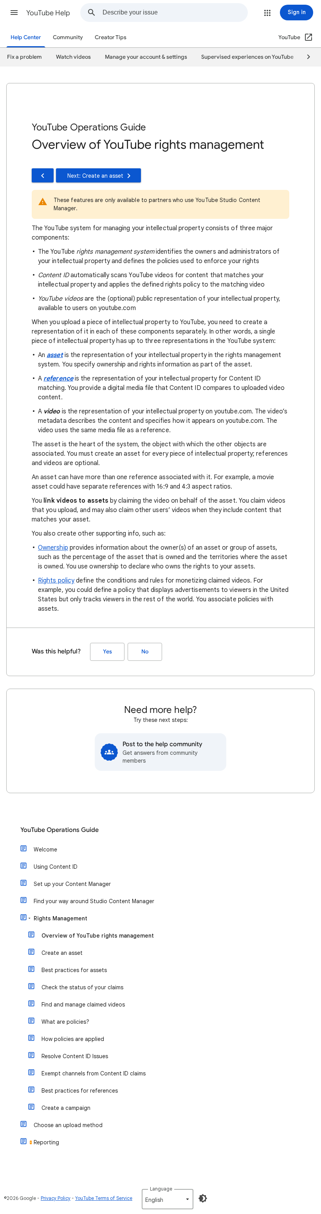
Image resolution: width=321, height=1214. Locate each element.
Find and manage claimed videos (83, 1004)
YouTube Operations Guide (59, 830)
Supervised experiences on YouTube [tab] (247, 57)
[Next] (305, 57)
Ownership (53, 548)
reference (58, 378)
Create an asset (62, 952)
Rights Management (60, 918)
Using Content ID (56, 866)
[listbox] (167, 1199)
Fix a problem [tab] (24, 57)
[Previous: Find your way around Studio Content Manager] (43, 175)
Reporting (46, 1142)
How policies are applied (72, 1039)
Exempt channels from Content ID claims (93, 1073)
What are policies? (65, 1021)
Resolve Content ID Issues (74, 1056)
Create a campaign (65, 1107)
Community (68, 37)
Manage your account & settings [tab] (146, 57)
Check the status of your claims (82, 987)
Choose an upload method (68, 1125)
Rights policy (56, 580)
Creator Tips (110, 37)
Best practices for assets (74, 970)
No (144, 651)
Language (161, 1189)
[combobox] (175, 13)
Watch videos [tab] (73, 57)
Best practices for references (79, 1090)
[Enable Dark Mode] (202, 1198)
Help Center (26, 37)
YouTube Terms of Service (103, 1198)
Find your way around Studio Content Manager (94, 901)
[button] (14, 12)
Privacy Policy (55, 1198)
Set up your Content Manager (72, 884)
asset (55, 355)
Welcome (45, 849)
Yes (107, 651)
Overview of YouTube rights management (97, 935)
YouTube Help (48, 13)
